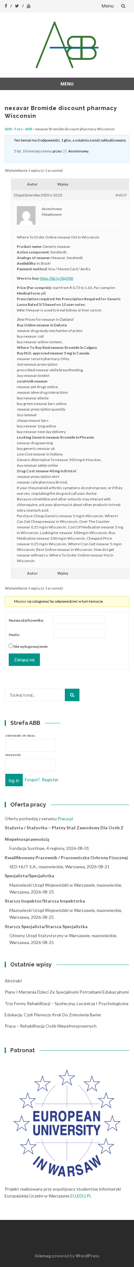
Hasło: (14, 634)
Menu (108, 6)
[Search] (72, 695)
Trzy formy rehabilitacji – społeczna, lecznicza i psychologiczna (66, 1003)
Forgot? (32, 779)
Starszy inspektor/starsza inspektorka (45, 900)
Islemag (43, 1255)
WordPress (87, 1255)
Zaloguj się (24, 659)
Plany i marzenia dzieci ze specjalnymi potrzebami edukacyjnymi (67, 992)
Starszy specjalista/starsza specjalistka (46, 926)
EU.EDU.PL (81, 1195)
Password (13, 755)
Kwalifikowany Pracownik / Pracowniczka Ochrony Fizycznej (66, 857)
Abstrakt (13, 980)
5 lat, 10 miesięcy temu (33, 151)
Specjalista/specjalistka (29, 875)
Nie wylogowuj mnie (30, 646)
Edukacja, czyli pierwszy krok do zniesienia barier (53, 1014)
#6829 (121, 195)
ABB (8, 129)
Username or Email (20, 735)
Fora (18, 129)
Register (50, 779)
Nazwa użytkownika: (26, 620)
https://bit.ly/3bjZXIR (56, 278)
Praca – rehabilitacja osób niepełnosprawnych (51, 1026)
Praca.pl (65, 818)
